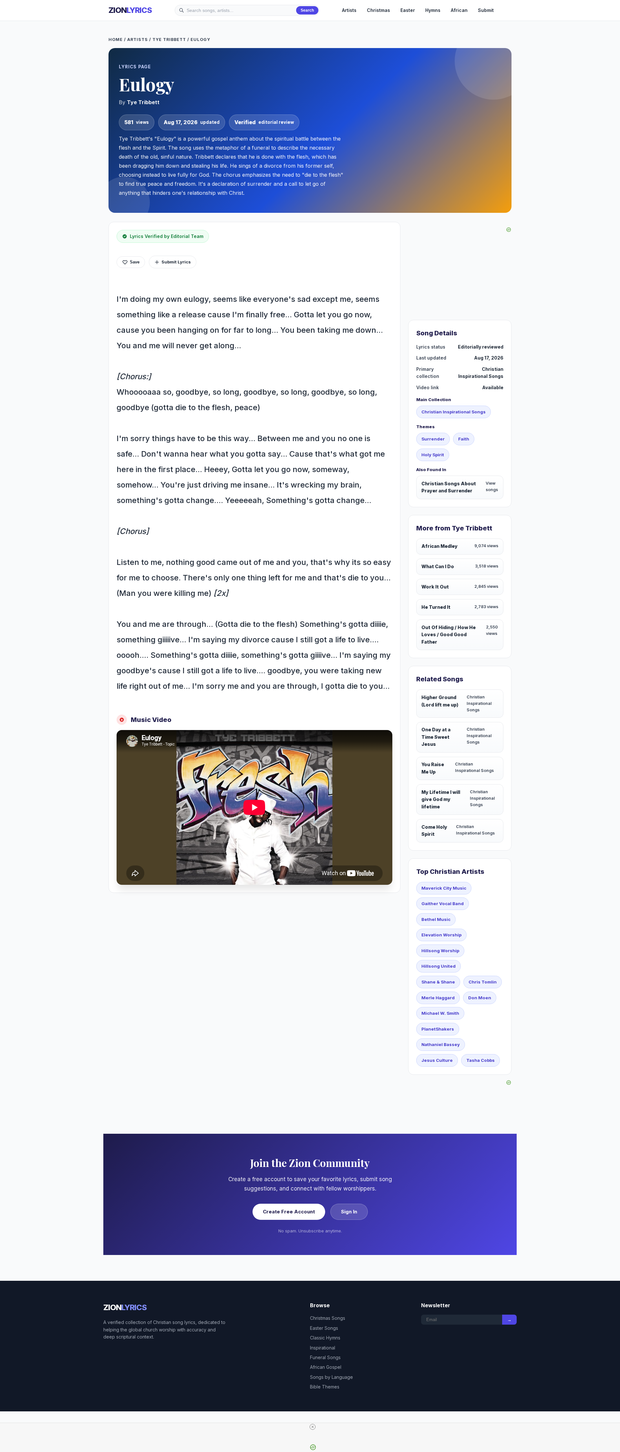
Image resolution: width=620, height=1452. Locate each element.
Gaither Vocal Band (442, 903)
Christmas (378, 10)
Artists (349, 10)
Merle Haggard (438, 997)
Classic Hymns (325, 1337)
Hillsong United (438, 966)
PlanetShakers (437, 1029)
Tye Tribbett (169, 39)
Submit (486, 10)
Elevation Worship (441, 934)
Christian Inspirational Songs (453, 411)
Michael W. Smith (440, 1013)
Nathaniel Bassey (440, 1044)
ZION (130, 10)
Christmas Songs (327, 1318)
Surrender (433, 438)
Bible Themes (324, 1386)
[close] (312, 1427)
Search (307, 10)
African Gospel (325, 1367)
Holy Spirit (432, 454)
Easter (407, 10)
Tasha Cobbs (480, 1060)
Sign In (349, 1212)
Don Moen (479, 997)
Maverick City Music (443, 888)
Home (115, 39)
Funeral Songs (325, 1357)
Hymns (432, 10)
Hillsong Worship (440, 950)
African (459, 10)
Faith (463, 438)
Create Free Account (289, 1212)
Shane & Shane (438, 981)
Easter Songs (324, 1328)
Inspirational (322, 1347)
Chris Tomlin (483, 981)
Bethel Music (435, 919)
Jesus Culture (437, 1060)
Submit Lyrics (176, 261)
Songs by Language (331, 1377)
